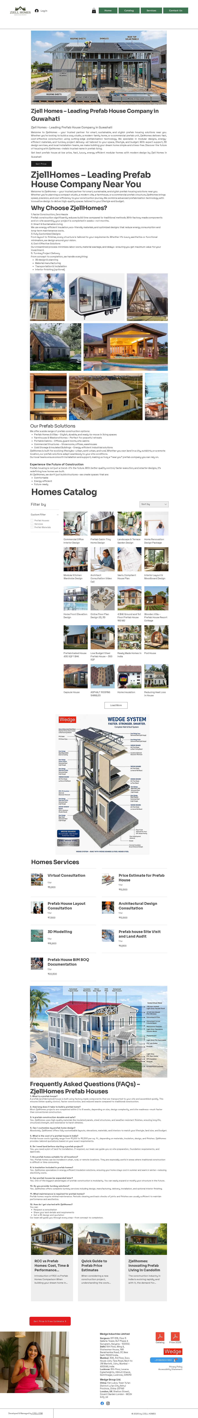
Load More (116, 705)
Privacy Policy (175, 1366)
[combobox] (154, 504)
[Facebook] (102, 1403)
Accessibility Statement (170, 1369)
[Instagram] (108, 1403)
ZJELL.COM (37, 1413)
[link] (72, 875)
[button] (94, 10)
